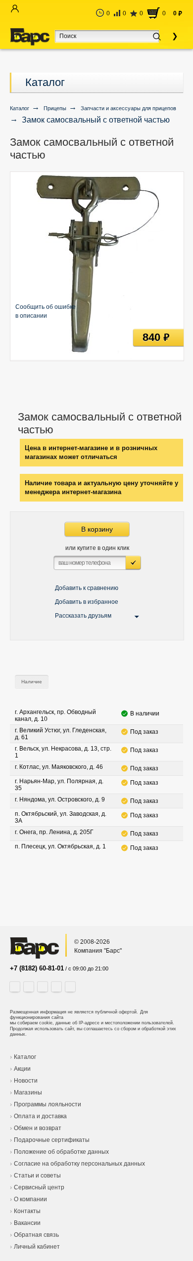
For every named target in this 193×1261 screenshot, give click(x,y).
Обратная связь (36, 1234)
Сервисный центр (39, 1187)
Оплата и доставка (40, 1116)
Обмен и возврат (37, 1128)
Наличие (31, 681)
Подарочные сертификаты (52, 1139)
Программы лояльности (47, 1104)
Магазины (28, 1092)
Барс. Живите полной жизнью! (29, 37)
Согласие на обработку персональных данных (79, 1163)
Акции (22, 1068)
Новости (26, 1080)
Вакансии (27, 1222)
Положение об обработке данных (61, 1151)
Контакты (27, 1211)
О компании (30, 1199)
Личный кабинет (37, 1246)
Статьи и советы (37, 1175)
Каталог (45, 82)
